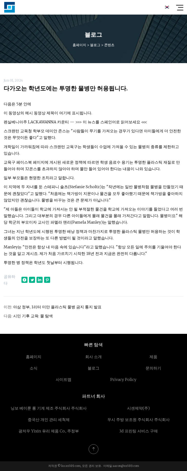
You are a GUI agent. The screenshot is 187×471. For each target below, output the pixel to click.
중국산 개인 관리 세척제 (49, 419)
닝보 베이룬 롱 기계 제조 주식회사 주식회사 (49, 408)
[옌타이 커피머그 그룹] (9, 7)
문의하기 (153, 368)
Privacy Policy (123, 379)
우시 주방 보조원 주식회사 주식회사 (138, 419)
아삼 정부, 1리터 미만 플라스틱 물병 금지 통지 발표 (57, 306)
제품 (153, 356)
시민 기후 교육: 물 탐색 (33, 315)
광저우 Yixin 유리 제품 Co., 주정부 (49, 431)
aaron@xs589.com (126, 466)
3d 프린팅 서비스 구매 (138, 431)
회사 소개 (93, 356)
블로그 (95, 45)
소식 (33, 368)
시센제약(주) (138, 408)
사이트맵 (63, 379)
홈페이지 (79, 45)
